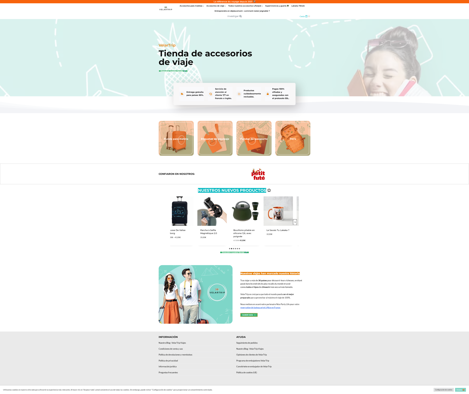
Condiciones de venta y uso (171, 348)
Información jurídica (168, 366)
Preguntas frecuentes (168, 372)
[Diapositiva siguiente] (295, 222)
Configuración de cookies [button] (443, 390)
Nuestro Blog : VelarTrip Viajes (172, 343)
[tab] (229, 248)
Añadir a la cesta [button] (203, 245)
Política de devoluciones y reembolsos (175, 354)
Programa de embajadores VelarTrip (252, 360)
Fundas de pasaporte (254, 138)
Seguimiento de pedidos (247, 343)
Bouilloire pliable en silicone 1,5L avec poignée (237, 233)
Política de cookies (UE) (246, 372)
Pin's (293, 138)
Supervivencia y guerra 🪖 (277, 6)
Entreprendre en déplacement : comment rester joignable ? (242, 11)
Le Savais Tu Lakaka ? (271, 230)
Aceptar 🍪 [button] (460, 390)
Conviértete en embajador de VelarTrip (254, 366)
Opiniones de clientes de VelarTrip (251, 354)
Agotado (265, 242)
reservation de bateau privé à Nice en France (260, 307)
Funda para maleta (176, 138)
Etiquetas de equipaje (215, 138)
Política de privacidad (168, 360)
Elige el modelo (169, 245)
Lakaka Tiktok (298, 6)
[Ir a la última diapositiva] (174, 222)
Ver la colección (176, 143)
